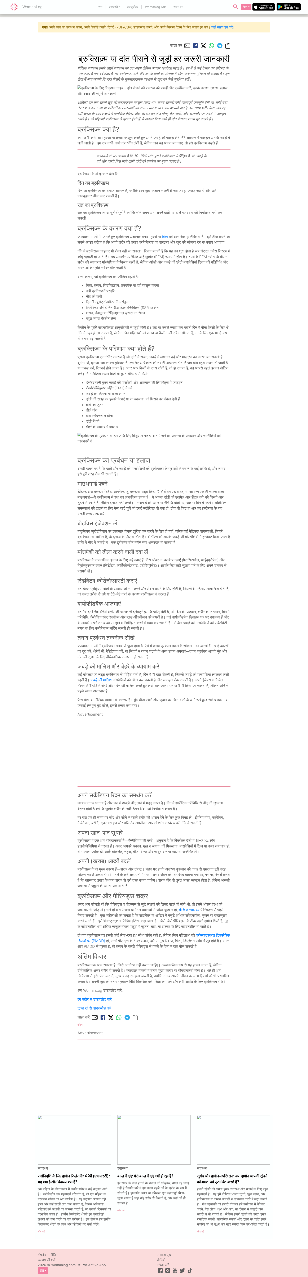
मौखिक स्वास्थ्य (189, 910)
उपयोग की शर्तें (46, 1260)
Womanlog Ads (156, 7)
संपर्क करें (163, 1265)
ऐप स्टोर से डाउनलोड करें (95, 999)
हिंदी (245, 7)
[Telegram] (220, 45)
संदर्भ (80, 1024)
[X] (203, 45)
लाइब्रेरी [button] (113, 7)
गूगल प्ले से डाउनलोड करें (94, 1008)
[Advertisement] (154, 753)
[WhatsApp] (211, 45)
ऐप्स (100, 7)
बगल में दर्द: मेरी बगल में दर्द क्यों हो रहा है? (145, 1175)
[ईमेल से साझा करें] (187, 46)
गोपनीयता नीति (47, 1255)
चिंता (165, 236)
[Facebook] (195, 45)
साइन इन (178, 7)
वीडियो (161, 1260)
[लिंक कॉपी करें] (227, 45)
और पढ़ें (41, 1231)
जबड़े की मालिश (101, 680)
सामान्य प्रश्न (165, 1255)
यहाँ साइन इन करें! (222, 27)
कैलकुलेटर (132, 7)
